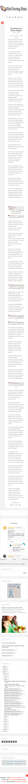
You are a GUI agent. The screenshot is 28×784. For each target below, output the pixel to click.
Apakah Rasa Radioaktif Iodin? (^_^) (13, 705)
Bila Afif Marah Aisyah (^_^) (11, 710)
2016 (4, 669)
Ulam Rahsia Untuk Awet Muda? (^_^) (14, 711)
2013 (4, 729)
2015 (4, 671)
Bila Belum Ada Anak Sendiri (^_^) (12, 695)
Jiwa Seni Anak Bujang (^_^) (9, 653)
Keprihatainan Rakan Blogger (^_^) (13, 702)
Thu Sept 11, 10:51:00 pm (17, 545)
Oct (5, 678)
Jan (5, 728)
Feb (5, 726)
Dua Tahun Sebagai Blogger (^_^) (12, 714)
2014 (4, 673)
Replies (12, 541)
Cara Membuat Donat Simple (11, 684)
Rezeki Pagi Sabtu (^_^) (8, 655)
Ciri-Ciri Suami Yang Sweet (8, 643)
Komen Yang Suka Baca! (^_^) (9, 650)
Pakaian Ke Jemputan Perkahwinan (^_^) (14, 693)
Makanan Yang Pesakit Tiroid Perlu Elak (12, 607)
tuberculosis (19, 120)
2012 (4, 731)
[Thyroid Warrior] (14, 590)
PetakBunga (11, 527)
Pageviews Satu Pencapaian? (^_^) (13, 692)
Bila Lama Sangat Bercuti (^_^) (12, 697)
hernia (10, 97)
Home (14, 559)
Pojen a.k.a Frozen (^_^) (10, 700)
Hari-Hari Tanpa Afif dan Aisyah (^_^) (13, 703)
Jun (5, 719)
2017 (4, 668)
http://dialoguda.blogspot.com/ (16, 324)
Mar (5, 724)
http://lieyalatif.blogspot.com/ (16, 288)
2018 (4, 666)
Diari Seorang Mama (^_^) (17, 777)
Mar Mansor (11, 555)
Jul (5, 718)
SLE (12, 134)
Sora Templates (12, 779)
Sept (5, 679)
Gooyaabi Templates (21, 781)
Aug (5, 716)
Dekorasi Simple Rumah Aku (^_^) (12, 689)
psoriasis (10, 146)
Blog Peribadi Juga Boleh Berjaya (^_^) (14, 690)
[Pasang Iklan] (10, 761)
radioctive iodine (15, 429)
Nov (5, 676)
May (5, 721)
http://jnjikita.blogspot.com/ (16, 217)
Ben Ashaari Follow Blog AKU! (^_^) (13, 698)
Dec (5, 674)
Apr (5, 723)
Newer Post (3, 559)
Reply (9, 539)
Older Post (25, 559)
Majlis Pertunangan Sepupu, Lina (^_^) (14, 713)
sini (11, 244)
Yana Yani (15, 544)
